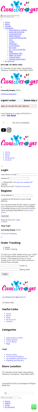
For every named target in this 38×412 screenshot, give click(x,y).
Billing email (25, 270)
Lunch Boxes (14, 46)
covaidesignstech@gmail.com (14, 297)
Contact (8, 26)
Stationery (13, 44)
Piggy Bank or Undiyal (18, 30)
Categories (9, 28)
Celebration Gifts (15, 53)
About (7, 24)
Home (7, 22)
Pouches (12, 48)
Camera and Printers (17, 59)
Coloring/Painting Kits (17, 38)
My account (9, 61)
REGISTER (5, 216)
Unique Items (14, 57)
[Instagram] (9, 130)
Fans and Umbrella (16, 32)
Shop (7, 156)
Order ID (23, 266)
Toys (11, 40)
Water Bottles (14, 36)
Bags (11, 51)
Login (18, 220)
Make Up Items (15, 55)
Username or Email (9, 175)
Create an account (22, 186)
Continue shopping (8, 94)
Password (5, 178)
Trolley (12, 42)
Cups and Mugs (15, 34)
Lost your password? (24, 182)
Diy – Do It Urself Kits (17, 50)
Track (4, 274)
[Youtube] (3, 130)
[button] (1, 87)
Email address (7, 195)
